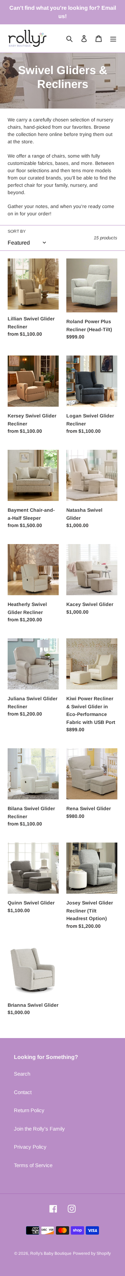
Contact (23, 1092)
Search (22, 1074)
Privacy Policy (30, 1147)
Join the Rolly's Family (39, 1129)
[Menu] (113, 38)
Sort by (17, 231)
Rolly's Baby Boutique (51, 1253)
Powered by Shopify (92, 1253)
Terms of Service (33, 1165)
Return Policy (29, 1110)
